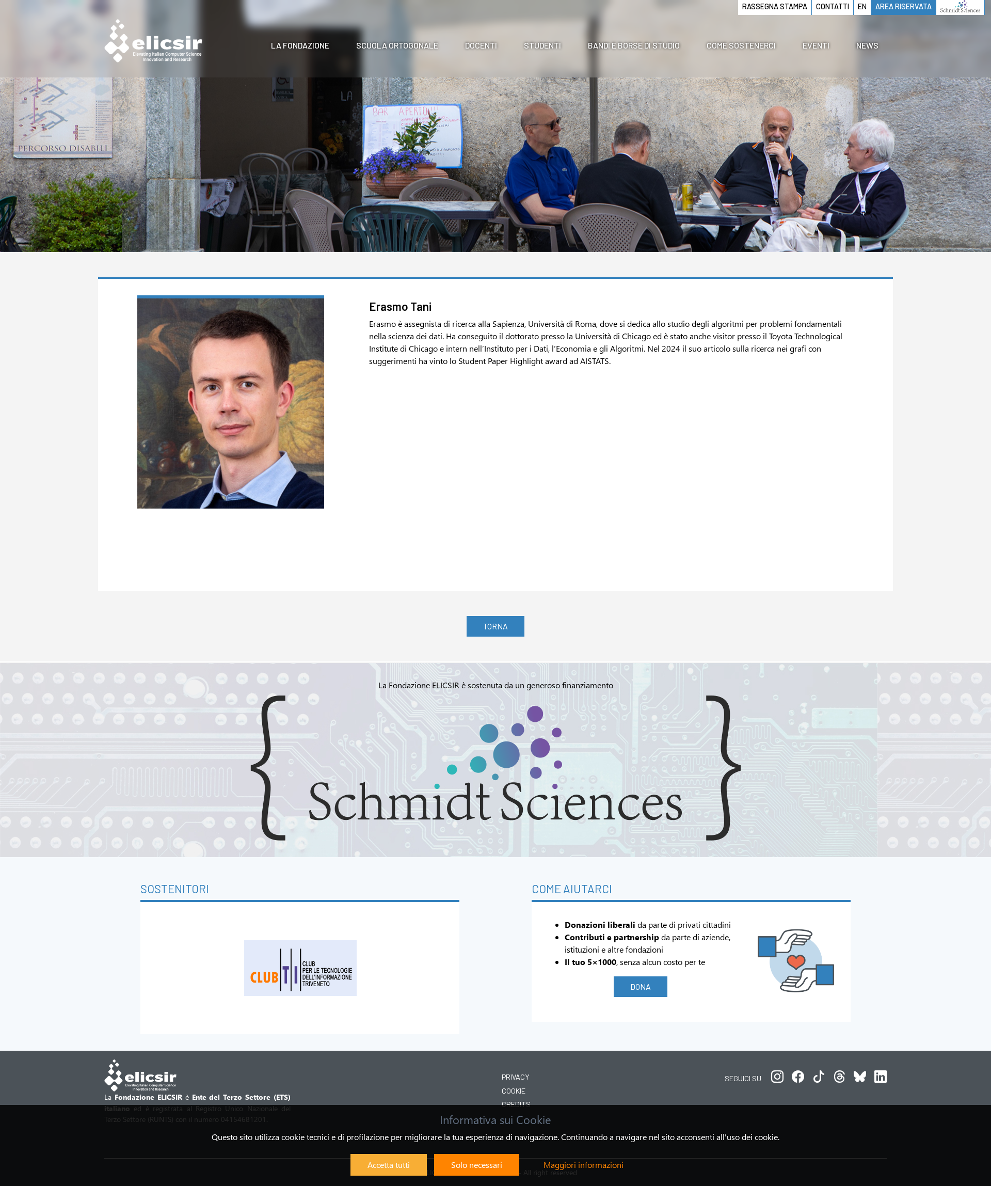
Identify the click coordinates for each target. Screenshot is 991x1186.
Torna (495, 626)
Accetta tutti (388, 1164)
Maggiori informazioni (584, 1164)
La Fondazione (300, 45)
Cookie (513, 1090)
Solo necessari (476, 1164)
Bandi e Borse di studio (634, 45)
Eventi (816, 45)
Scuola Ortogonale (397, 45)
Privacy (515, 1076)
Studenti (542, 45)
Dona (640, 986)
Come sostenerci (741, 45)
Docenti (481, 45)
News (867, 45)
